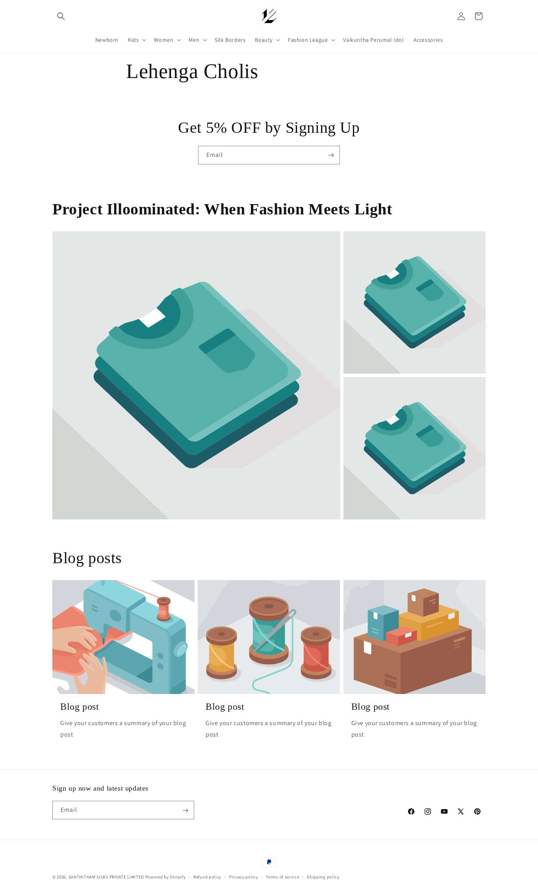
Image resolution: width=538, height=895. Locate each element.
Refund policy (207, 876)
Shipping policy (323, 876)
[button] (61, 16)
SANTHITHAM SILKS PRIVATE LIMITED (106, 877)
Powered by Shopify (165, 877)
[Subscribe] (330, 155)
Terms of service (282, 876)
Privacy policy (243, 876)
